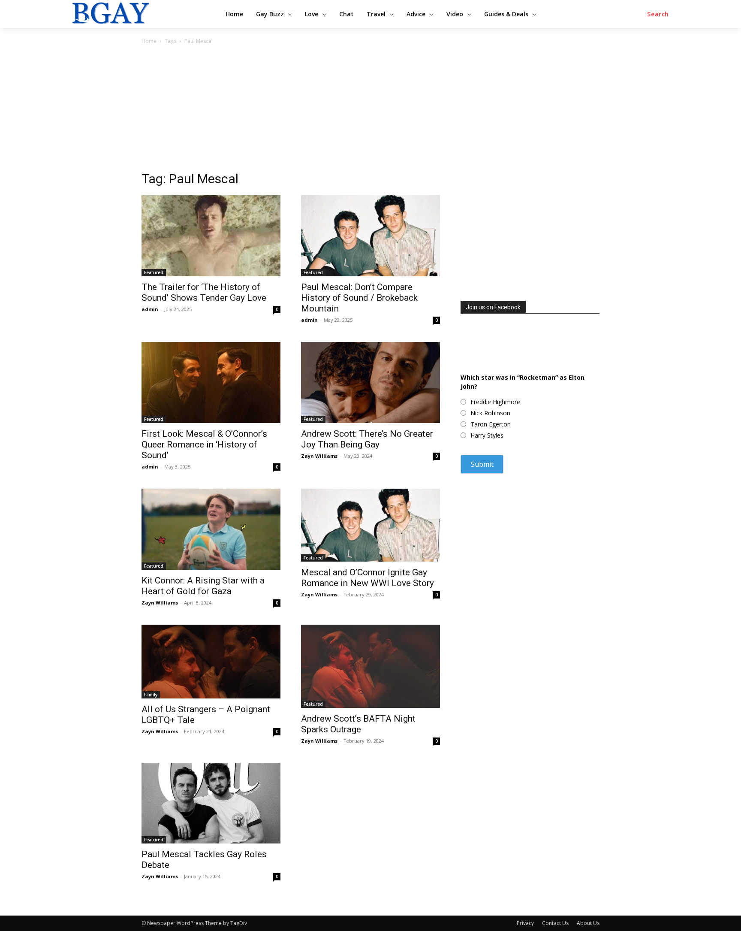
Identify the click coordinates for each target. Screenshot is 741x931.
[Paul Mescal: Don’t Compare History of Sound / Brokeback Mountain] (370, 235)
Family (150, 695)
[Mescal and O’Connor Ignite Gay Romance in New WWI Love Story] (370, 525)
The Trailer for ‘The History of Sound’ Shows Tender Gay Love (204, 292)
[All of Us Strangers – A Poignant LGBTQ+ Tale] (211, 661)
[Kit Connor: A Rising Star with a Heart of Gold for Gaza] (211, 529)
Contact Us (555, 923)
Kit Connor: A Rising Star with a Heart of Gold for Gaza (203, 585)
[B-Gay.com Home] (139, 13)
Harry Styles (486, 435)
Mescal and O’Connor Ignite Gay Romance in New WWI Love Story (367, 577)
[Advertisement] (370, 110)
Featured (153, 272)
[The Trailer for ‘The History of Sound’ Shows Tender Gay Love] (211, 235)
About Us (588, 923)
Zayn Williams (319, 456)
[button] (658, 14)
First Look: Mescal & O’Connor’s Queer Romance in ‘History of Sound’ (204, 444)
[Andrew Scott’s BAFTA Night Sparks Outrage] (370, 666)
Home (149, 41)
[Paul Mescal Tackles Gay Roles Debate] (211, 803)
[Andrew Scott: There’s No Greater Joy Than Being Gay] (370, 382)
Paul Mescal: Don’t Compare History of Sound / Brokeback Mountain (359, 298)
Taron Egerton (490, 424)
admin (150, 309)
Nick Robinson (490, 413)
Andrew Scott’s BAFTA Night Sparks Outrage (358, 724)
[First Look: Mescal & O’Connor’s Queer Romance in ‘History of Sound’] (211, 382)
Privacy (525, 923)
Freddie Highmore (495, 402)
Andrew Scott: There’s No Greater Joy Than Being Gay (367, 439)
